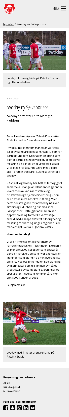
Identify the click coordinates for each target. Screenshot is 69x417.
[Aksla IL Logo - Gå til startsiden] (9, 8)
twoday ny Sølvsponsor (31, 24)
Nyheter (8, 24)
